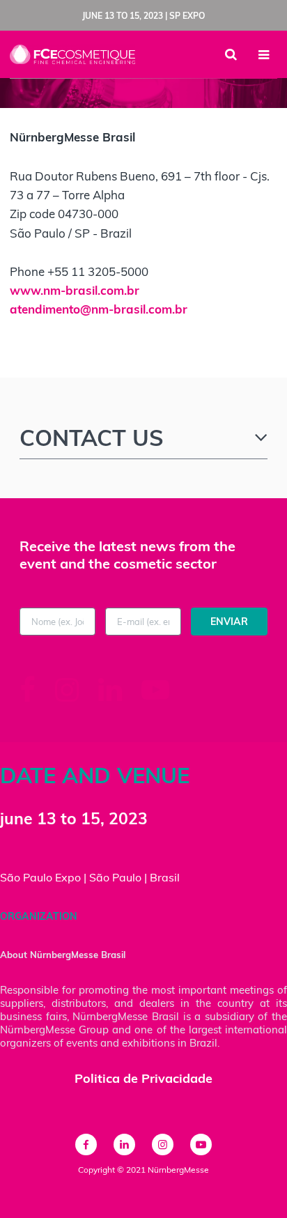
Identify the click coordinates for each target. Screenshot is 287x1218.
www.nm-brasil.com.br (74, 290)
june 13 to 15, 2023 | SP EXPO (143, 15)
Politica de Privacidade (143, 1078)
